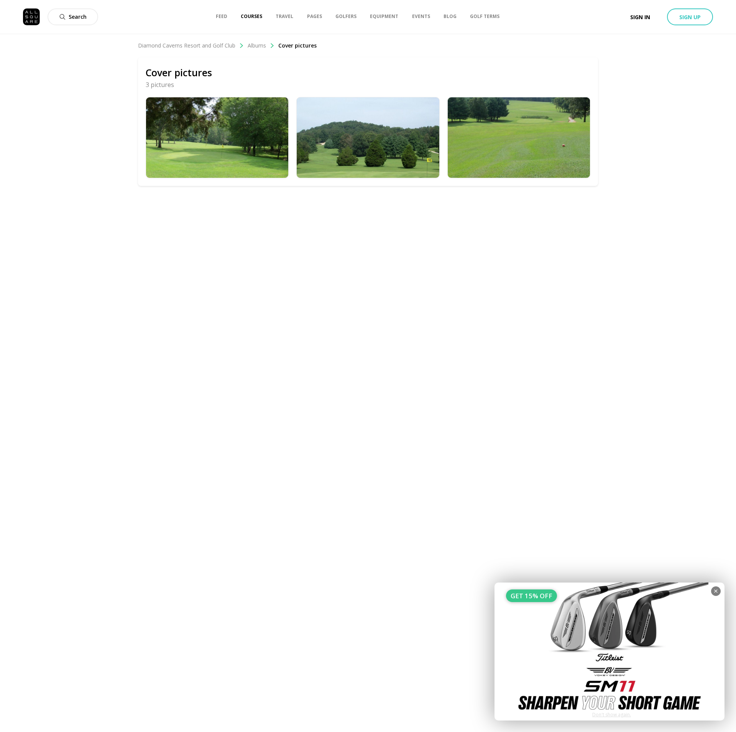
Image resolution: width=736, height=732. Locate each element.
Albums (257, 45)
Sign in (640, 17)
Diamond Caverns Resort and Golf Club (186, 45)
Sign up (690, 17)
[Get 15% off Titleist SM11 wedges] (609, 652)
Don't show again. (611, 714)
